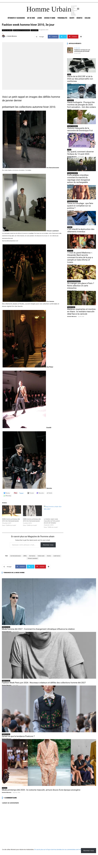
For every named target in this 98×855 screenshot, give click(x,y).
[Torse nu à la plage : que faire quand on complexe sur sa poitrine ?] (81, 192)
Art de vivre (77, 47)
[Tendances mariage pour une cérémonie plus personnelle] (70, 50)
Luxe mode (34, 30)
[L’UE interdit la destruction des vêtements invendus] (81, 218)
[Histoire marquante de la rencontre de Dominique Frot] (81, 117)
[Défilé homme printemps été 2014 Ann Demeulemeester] (32, 510)
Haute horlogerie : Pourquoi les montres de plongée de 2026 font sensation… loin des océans (81, 104)
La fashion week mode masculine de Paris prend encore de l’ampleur (52, 521)
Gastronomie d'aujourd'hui (74, 281)
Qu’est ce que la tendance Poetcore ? (18, 736)
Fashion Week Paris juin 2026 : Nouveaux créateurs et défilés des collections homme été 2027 (44, 683)
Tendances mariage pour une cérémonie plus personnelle (82, 50)
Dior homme (32, 556)
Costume (4, 788)
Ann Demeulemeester (15, 556)
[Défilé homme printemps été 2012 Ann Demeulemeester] (11, 510)
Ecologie (70, 227)
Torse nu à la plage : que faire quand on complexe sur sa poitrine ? (80, 205)
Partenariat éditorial (72, 173)
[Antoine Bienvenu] (3, 36)
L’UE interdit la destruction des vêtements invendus (80, 230)
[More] (81, 37)
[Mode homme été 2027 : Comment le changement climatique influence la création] (49, 601)
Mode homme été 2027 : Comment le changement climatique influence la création (38, 629)
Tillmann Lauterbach (33, 558)
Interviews (70, 250)
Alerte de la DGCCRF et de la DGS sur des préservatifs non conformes (80, 78)
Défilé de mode (7, 30)
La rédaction (70, 184)
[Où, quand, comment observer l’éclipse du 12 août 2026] (81, 140)
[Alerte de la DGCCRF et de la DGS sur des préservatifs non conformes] (81, 65)
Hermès (49, 556)
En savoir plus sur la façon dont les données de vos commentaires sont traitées (59, 849)
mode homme (56, 556)
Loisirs (69, 149)
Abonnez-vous (48, 545)
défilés (25, 556)
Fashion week (41, 556)
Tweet (21, 493)
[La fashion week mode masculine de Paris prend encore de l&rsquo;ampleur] (53, 510)
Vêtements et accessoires (21, 30)
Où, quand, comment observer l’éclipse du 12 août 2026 (80, 152)
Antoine (69, 83)
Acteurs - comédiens (72, 126)
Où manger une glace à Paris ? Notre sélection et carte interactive (80, 285)
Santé (69, 74)
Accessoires (70, 100)
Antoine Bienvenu (12, 36)
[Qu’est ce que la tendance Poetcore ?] (49, 709)
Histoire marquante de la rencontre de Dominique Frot (80, 129)
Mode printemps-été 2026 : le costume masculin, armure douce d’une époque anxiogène (41, 790)
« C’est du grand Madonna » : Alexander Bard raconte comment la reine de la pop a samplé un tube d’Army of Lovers (80, 257)
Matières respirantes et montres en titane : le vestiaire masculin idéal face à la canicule (81, 311)
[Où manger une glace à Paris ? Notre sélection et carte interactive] (81, 272)
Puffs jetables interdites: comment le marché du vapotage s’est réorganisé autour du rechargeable (78, 178)
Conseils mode (71, 307)
